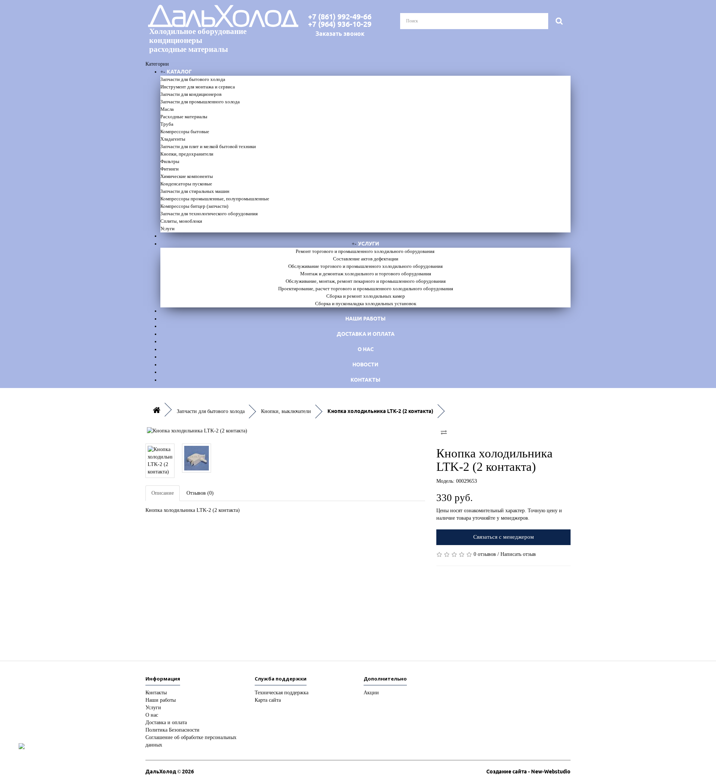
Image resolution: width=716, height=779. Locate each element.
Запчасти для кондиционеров (191, 94)
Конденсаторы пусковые (186, 184)
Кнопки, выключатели (286, 411)
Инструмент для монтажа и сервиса (197, 87)
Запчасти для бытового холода (192, 79)
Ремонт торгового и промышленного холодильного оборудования (366, 251)
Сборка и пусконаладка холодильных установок (365, 303)
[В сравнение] (444, 432)
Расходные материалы (183, 116)
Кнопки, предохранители (186, 154)
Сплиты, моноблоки (181, 221)
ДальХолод (214, 30)
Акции (371, 692)
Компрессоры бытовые (184, 131)
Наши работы (365, 319)
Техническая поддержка (281, 692)
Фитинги (169, 169)
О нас (366, 349)
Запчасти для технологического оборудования (209, 213)
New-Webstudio (551, 772)
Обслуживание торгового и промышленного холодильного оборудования (365, 266)
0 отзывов (485, 554)
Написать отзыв (518, 554)
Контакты (365, 380)
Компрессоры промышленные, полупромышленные (214, 198)
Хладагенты (172, 139)
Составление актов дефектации (365, 259)
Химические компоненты (186, 176)
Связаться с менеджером (503, 537)
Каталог (179, 72)
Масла (167, 109)
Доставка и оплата (366, 334)
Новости (365, 364)
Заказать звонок (339, 33)
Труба (166, 124)
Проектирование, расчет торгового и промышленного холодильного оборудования (365, 288)
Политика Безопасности (172, 730)
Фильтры (169, 161)
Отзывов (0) (200, 493)
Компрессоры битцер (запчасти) (194, 206)
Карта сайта (268, 700)
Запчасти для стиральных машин (194, 191)
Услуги (167, 228)
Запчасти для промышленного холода (200, 101)
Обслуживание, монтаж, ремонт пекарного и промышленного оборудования (366, 281)
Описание (162, 493)
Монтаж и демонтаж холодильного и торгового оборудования (365, 273)
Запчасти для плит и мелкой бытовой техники (208, 146)
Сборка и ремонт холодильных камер (365, 296)
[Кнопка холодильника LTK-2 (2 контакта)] (285, 431)
